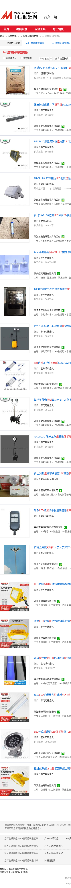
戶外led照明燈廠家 (53, 853)
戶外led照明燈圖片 (53, 845)
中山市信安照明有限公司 (46, 384)
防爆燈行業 (49, 860)
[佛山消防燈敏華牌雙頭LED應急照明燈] (14, 485)
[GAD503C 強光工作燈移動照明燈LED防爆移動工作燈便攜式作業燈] (14, 448)
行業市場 (50, 17)
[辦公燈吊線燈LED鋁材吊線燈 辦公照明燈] (15, 670)
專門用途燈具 (47, 110)
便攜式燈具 (46, 221)
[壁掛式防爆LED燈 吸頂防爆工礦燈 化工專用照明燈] (14, 780)
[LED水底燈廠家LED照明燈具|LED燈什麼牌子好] (15, 743)
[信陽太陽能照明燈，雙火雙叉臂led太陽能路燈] (15, 559)
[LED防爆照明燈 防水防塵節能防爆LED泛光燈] (14, 596)
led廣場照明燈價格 (18, 868)
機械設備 (21, 29)
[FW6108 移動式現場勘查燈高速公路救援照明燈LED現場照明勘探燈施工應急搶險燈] (14, 338)
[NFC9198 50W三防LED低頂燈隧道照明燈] (14, 190)
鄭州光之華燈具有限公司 (46, 564)
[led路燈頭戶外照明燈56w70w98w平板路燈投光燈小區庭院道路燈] (15, 375)
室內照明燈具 (47, 663)
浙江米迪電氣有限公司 (45, 601)
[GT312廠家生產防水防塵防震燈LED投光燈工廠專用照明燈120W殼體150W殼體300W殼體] (15, 301)
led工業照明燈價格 (35, 43)
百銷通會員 (11, 58)
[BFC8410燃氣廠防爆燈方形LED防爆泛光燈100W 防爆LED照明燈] (14, 153)
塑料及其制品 (47, 73)
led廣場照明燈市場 (29, 36)
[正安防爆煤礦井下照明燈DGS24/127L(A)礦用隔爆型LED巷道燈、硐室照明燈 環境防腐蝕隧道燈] (14, 116)
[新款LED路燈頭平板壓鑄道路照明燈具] (14, 522)
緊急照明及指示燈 (49, 479)
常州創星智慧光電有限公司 (47, 199)
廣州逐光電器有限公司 (45, 273)
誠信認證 (27, 58)
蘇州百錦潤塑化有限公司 (46, 89)
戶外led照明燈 (51, 838)
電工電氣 (58, 29)
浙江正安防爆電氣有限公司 (47, 126)
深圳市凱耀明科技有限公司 (47, 679)
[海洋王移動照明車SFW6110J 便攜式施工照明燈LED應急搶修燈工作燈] (14, 411)
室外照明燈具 (47, 184)
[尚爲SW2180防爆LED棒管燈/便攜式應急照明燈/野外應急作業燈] (14, 227)
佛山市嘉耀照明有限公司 (46, 490)
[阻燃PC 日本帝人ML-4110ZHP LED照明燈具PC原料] (14, 79)
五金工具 (40, 29)
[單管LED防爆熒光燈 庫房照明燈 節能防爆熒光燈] (14, 707)
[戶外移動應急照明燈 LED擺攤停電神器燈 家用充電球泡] (14, 264)
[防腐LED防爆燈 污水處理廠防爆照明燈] (14, 633)
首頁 (6, 29)
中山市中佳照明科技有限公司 (48, 527)
